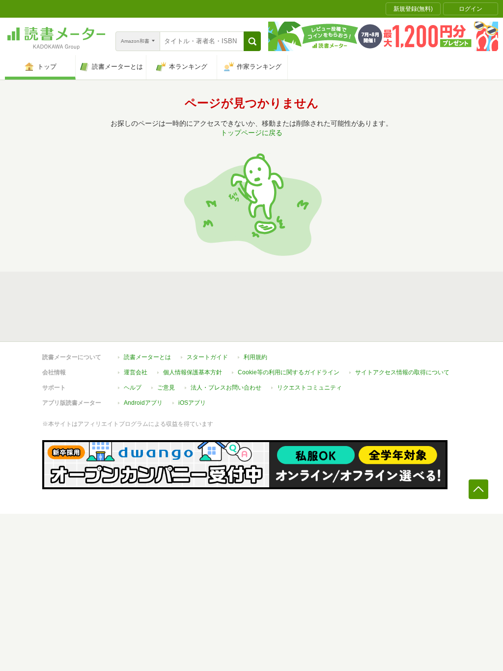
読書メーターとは (147, 357)
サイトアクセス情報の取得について (402, 372)
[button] (252, 41)
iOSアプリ (192, 403)
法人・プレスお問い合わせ (226, 388)
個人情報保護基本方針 (192, 372)
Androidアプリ (143, 403)
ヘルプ (132, 388)
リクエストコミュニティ (309, 388)
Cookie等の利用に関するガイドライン (288, 372)
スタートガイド (207, 357)
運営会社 (135, 372)
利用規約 (255, 357)
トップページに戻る (251, 133)
